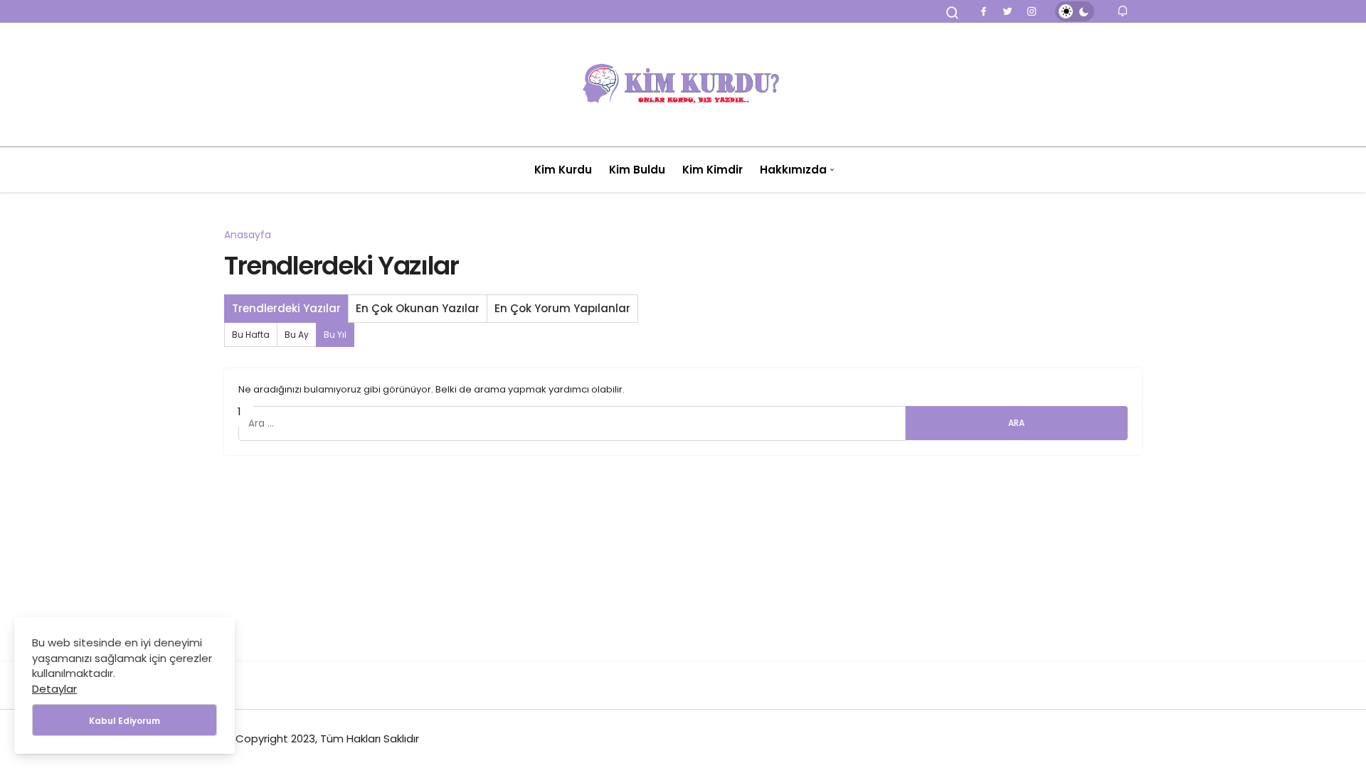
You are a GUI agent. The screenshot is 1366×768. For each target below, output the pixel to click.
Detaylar (54, 688)
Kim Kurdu (563, 169)
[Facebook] (983, 11)
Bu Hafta (251, 335)
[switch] (1074, 11)
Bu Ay (297, 335)
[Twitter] (1007, 11)
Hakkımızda (793, 169)
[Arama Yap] (952, 13)
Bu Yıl (335, 335)
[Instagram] (1032, 11)
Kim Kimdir (712, 169)
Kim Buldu (637, 169)
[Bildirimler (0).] (1123, 11)
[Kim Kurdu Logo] (683, 84)
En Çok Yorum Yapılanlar (562, 308)
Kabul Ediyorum (124, 721)
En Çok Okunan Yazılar (418, 308)
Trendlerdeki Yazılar (286, 308)
